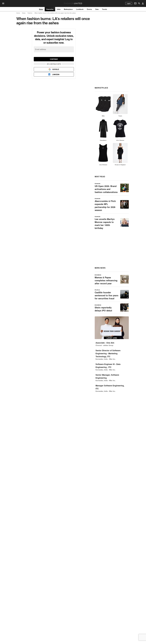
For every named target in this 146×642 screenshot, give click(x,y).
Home (18, 13)
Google (55, 69)
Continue (54, 59)
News (24, 13)
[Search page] (139, 3)
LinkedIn (55, 74)
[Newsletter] (135, 3)
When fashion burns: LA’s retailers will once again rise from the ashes (55, 13)
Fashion (30, 13)
